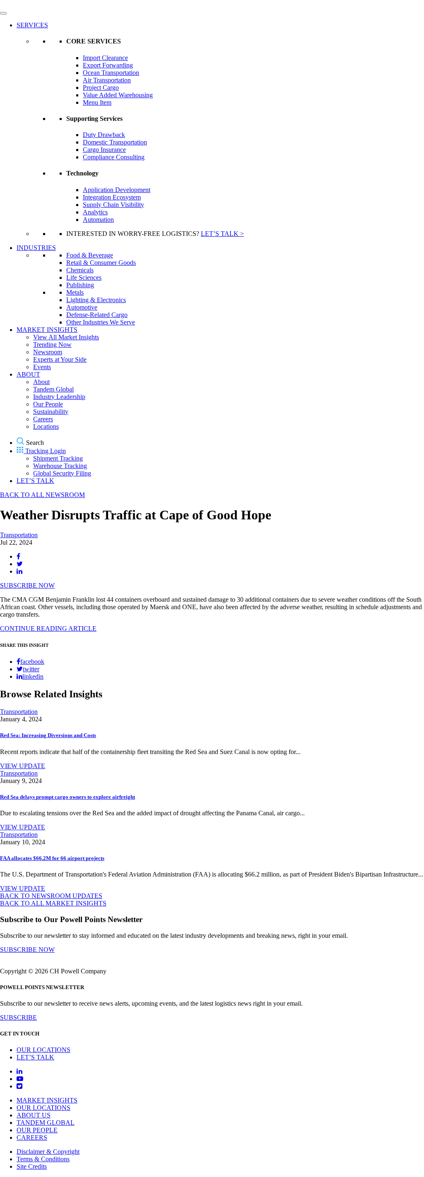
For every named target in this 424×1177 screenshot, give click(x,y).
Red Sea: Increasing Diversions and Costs (48, 735)
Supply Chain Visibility (113, 204)
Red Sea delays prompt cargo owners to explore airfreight (67, 797)
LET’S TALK (35, 480)
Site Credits (32, 1166)
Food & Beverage (89, 255)
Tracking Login (45, 450)
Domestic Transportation (115, 142)
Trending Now (52, 344)
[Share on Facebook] (18, 556)
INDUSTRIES (36, 247)
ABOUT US (34, 1115)
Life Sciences (83, 277)
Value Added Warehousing (118, 94)
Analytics (95, 212)
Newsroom (47, 352)
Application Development (116, 189)
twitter (31, 669)
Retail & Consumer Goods (101, 262)
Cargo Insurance (104, 149)
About (41, 381)
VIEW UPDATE (22, 765)
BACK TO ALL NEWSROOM (42, 494)
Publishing (80, 284)
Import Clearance (105, 57)
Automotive (81, 307)
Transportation (19, 534)
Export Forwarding (108, 65)
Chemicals (80, 270)
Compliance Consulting (114, 157)
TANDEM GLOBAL (46, 1122)
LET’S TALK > (222, 233)
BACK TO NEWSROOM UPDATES (51, 895)
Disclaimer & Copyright (48, 1151)
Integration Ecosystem (112, 197)
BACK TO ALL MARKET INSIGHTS (53, 903)
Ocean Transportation (111, 72)
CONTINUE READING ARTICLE (48, 628)
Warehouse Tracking (60, 465)
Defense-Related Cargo (97, 314)
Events (42, 366)
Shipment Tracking (58, 458)
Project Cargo (101, 87)
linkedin (32, 676)
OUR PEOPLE (37, 1130)
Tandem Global (53, 389)
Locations (46, 426)
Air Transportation (107, 80)
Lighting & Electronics (96, 299)
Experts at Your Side (60, 359)
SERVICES (32, 25)
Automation (98, 219)
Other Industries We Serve (100, 322)
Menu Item (97, 102)
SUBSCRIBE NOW (27, 585)
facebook (32, 661)
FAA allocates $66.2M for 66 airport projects (52, 858)
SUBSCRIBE (18, 1017)
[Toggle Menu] (3, 13)
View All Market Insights (66, 337)
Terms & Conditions (43, 1159)
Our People (48, 404)
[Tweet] (20, 563)
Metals (75, 292)
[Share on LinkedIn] (19, 571)
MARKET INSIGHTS (47, 329)
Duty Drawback (104, 134)
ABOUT (28, 374)
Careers (43, 419)
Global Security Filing (62, 473)
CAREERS (32, 1137)
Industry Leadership (59, 396)
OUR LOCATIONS (43, 1049)
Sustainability (50, 411)
